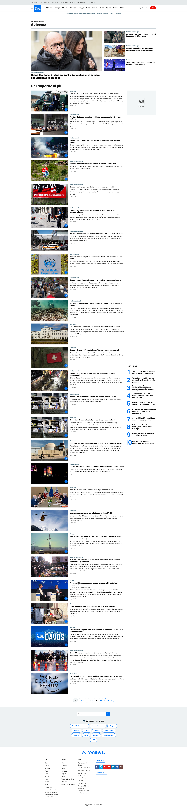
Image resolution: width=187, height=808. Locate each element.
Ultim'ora (49, 8)
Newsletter (100, 772)
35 (101, 700)
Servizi (63, 759)
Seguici (63, 773)
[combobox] (99, 2)
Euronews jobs (82, 783)
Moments (73, 324)
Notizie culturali (75, 301)
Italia (86, 735)
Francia (105, 13)
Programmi (48, 787)
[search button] (89, 2)
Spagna (99, 13)
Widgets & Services (67, 779)
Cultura (94, 8)
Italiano (35, 2)
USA (93, 740)
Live (153, 8)
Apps (63, 776)
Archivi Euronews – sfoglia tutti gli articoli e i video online (51, 794)
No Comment (74, 114)
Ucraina (76, 735)
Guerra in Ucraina (89, 13)
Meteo (63, 768)
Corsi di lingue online (68, 784)
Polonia (95, 735)
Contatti (80, 780)
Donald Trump (108, 735)
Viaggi (81, 8)
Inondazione (109, 730)
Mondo (64, 8)
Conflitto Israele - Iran (74, 13)
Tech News (73, 674)
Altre (79, 759)
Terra (102, 8)
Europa (57, 8)
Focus (72, 534)
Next (88, 8)
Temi (46, 759)
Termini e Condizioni (84, 770)
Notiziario (64, 765)
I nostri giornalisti (50, 790)
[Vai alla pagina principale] (37, 8)
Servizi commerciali (84, 768)
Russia (118, 13)
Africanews (64, 782)
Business (73, 8)
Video (115, 8)
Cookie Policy (82, 773)
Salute (108, 8)
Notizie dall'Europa (37, 72)
